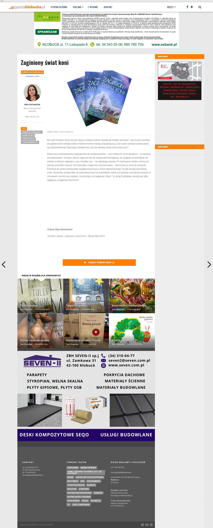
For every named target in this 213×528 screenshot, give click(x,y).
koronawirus (93, 481)
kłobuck (91, 485)
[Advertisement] (99, 205)
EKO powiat (73, 481)
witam (70, 477)
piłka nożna (73, 501)
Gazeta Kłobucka (76, 485)
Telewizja (95, 501)
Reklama (77, 7)
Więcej (170, 7)
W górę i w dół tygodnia (79, 497)
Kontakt (108, 7)
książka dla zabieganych (31, 132)
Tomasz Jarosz (28, 139)
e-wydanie (84, 489)
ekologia (72, 489)
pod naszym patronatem (79, 493)
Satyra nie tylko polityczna (89, 477)
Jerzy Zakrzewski (81, 505)
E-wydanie (93, 7)
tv (69, 505)
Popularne (73, 468)
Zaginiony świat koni (30, 142)
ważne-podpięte (88, 468)
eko (82, 481)
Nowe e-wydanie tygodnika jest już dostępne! (84, 472)
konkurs (98, 493)
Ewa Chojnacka (32, 104)
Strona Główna (59, 7)
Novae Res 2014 (27, 135)
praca (85, 501)
